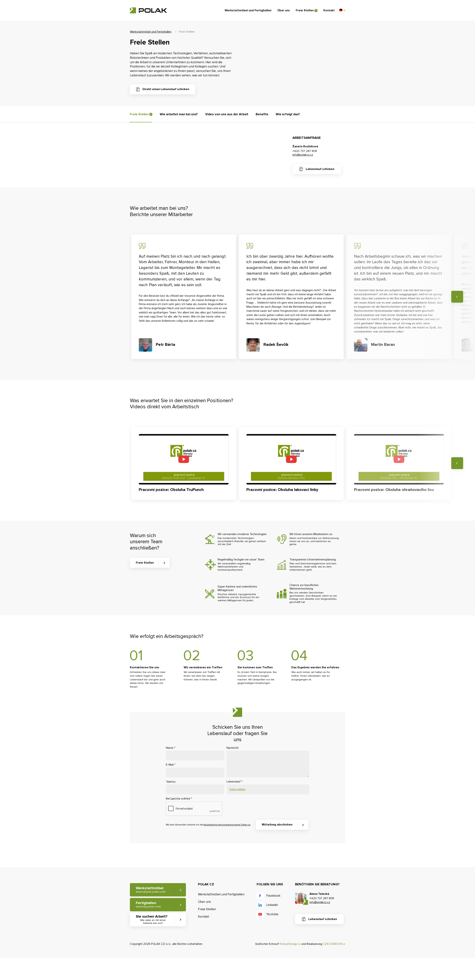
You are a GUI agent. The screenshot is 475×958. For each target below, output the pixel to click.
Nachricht (233, 748)
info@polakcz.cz (302, 155)
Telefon (171, 782)
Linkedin (272, 905)
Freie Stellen (306, 10)
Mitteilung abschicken (277, 824)
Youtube (272, 914)
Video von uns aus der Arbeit (226, 114)
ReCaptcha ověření (179, 798)
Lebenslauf (235, 781)
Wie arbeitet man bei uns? (179, 114)
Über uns (283, 10)
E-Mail (170, 765)
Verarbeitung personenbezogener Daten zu (226, 824)
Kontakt (329, 10)
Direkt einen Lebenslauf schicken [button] (165, 89)
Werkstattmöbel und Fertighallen (248, 10)
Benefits (262, 114)
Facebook (273, 896)
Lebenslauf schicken (320, 169)
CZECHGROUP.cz (334, 944)
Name (170, 748)
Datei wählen (238, 789)
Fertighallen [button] (148, 904)
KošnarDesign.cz (290, 944)
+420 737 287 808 (304, 151)
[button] (342, 10)
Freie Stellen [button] (145, 563)
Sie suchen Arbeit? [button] (151, 919)
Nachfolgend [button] (457, 297)
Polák (148, 10)
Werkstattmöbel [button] (151, 889)
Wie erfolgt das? (288, 114)
